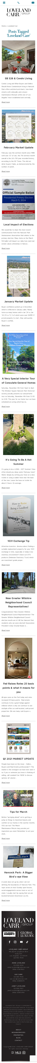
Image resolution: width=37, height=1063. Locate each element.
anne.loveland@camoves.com (18, 967)
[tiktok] (27, 942)
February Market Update (18, 147)
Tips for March (18, 811)
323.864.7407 (18, 988)
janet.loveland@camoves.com (18, 990)
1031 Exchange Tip (18, 540)
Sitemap (25, 1048)
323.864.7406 (19, 977)
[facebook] (9, 941)
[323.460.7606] (18, 2)
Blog (18, 1038)
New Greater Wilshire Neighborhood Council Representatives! (18, 602)
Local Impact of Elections (18, 224)
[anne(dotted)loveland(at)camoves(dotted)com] (33, 3)
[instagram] (15, 941)
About (18, 1030)
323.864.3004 (18, 965)
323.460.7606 (18, 958)
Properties (18, 1035)
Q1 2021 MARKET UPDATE (18, 758)
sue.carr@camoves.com (18, 979)
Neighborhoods (18, 1032)
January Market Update (18, 301)
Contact (18, 1040)
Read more (6, 102)
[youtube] (21, 941)
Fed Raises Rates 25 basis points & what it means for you (18, 687)
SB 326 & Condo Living (18, 78)
